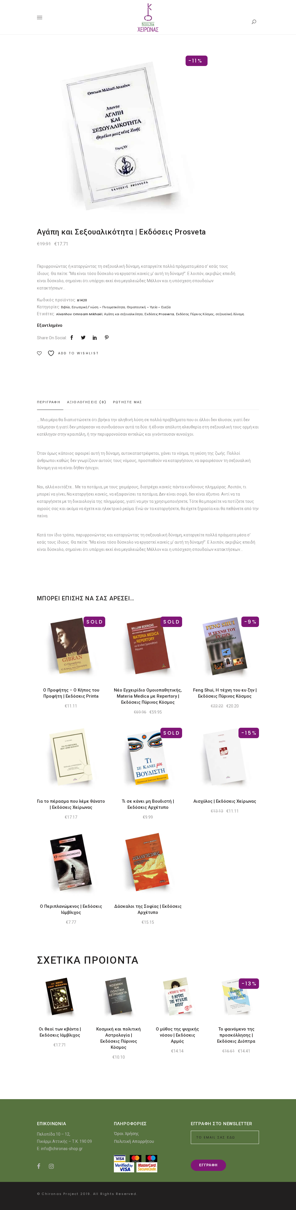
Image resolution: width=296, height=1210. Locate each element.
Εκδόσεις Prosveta (159, 314)
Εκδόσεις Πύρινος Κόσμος (195, 314)
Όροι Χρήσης (126, 1133)
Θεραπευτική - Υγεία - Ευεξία (149, 307)
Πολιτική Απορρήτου (134, 1141)
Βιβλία (65, 307)
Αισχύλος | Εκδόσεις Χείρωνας (224, 801)
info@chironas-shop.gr (62, 1148)
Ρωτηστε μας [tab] (127, 402)
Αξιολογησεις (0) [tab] (86, 402)
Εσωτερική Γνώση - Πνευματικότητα (98, 307)
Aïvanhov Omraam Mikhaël (79, 314)
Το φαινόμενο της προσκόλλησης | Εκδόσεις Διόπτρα (236, 1035)
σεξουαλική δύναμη (230, 314)
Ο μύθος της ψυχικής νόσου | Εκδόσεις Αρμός (177, 1035)
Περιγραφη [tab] (48, 402)
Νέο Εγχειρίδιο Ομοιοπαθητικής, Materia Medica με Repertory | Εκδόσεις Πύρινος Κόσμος (148, 696)
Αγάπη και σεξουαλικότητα (123, 314)
